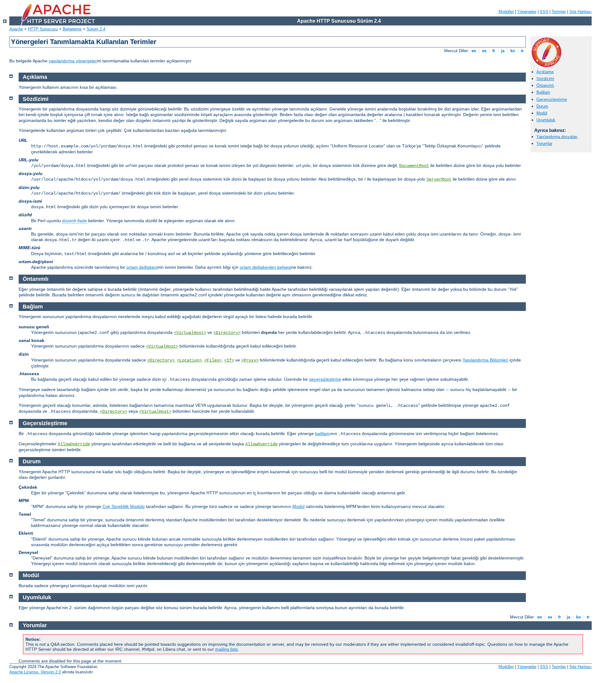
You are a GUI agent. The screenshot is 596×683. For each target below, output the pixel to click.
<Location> (189, 360)
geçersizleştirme (325, 379)
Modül (541, 113)
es (484, 50)
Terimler (559, 11)
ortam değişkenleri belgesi (265, 267)
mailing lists (226, 649)
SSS (544, 11)
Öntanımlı (545, 85)
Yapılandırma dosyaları (557, 136)
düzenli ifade (74, 220)
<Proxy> (250, 360)
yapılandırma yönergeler (73, 60)
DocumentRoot (414, 165)
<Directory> (227, 332)
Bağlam (543, 92)
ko (512, 50)
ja (503, 50)
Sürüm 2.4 (96, 29)
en (473, 50)
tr (522, 50)
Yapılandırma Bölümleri (485, 359)
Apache (16, 29)
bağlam (322, 433)
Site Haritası (580, 11)
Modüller (506, 11)
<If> (229, 360)
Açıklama (544, 72)
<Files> (213, 360)
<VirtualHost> (190, 332)
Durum (542, 106)
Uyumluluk (545, 120)
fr (493, 50)
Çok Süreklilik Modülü (123, 506)
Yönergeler (526, 11)
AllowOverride (74, 444)
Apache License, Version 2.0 (35, 672)
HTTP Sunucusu (43, 29)
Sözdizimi (545, 78)
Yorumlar (544, 143)
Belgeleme (72, 29)
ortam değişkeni (142, 267)
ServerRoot (439, 179)
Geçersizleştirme (551, 99)
